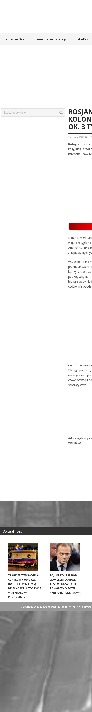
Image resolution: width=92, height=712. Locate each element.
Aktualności (14, 39)
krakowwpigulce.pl (55, 606)
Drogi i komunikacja (51, 39)
